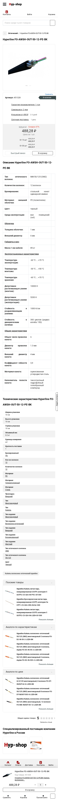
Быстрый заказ (18, 153)
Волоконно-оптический (14, 524)
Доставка (29, 765)
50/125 (8, 558)
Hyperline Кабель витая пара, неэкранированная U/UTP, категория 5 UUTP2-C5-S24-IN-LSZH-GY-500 (32, 612)
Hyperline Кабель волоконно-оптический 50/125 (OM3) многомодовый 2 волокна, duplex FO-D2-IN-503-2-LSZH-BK (33, 657)
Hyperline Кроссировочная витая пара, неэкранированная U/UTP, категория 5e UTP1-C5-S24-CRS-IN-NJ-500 (32, 602)
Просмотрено (41, 798)
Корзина (51, 14)
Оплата (18, 765)
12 (6, 462)
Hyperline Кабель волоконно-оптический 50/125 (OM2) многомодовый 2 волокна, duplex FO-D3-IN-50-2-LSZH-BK (33, 647)
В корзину (42, 153)
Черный (8, 565)
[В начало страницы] (52, 796)
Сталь (7, 490)
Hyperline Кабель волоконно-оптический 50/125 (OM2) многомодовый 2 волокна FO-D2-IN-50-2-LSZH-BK (34, 636)
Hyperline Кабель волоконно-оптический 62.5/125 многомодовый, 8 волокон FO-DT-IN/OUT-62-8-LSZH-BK (34, 681)
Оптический (13, 33)
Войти (29, 14)
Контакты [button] (7, 14)
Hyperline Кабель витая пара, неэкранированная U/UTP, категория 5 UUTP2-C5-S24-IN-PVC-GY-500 (32, 592)
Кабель (8, 510)
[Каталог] (4, 4)
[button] (26, 85)
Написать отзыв (46, 722)
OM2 (7, 551)
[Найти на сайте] (52, 23)
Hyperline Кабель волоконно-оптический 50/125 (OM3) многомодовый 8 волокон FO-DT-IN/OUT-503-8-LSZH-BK (34, 691)
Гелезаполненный (12, 483)
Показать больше (46, 620)
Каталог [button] (8, 765)
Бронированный (12, 537)
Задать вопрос (57, 400)
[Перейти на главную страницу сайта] (21, 4)
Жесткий (8, 544)
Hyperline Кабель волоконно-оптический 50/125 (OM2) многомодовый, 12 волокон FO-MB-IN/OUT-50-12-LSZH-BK (34, 702)
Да (6, 456)
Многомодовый (11, 503)
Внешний (9, 497)
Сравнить (7, 798)
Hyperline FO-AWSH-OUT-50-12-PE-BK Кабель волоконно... (32, 779)
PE (6, 476)
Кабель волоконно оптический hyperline (21, 574)
